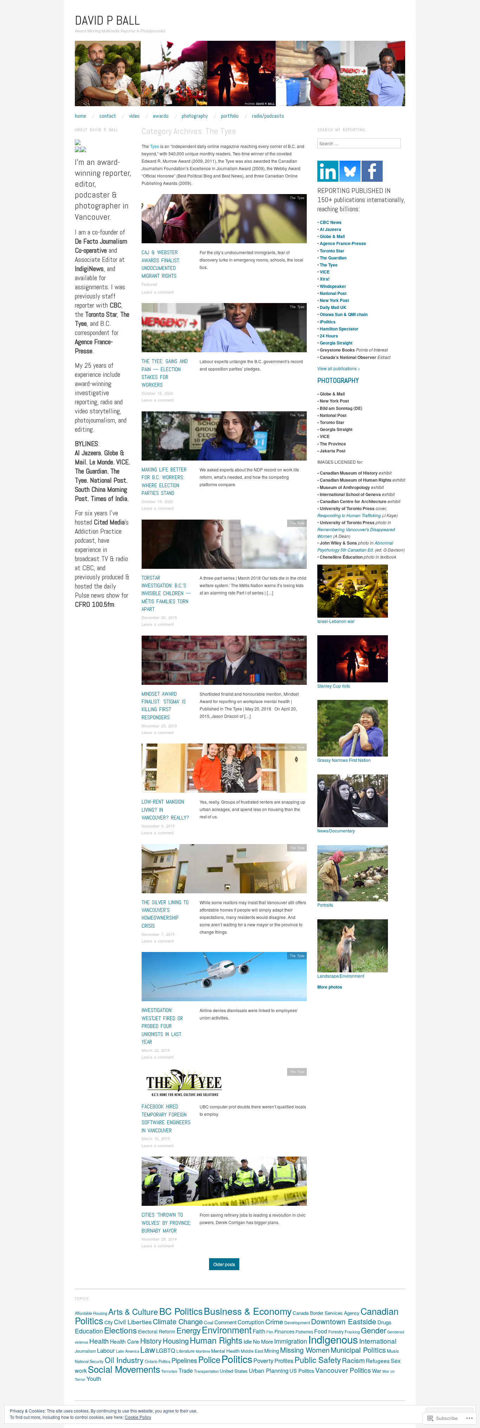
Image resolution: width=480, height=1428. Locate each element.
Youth (93, 1378)
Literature (185, 1351)
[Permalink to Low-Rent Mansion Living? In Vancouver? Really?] (224, 770)
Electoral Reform (156, 1331)
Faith (259, 1331)
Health (99, 1340)
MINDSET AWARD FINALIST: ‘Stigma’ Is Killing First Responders (164, 705)
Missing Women (305, 1350)
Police (209, 1359)
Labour (106, 1350)
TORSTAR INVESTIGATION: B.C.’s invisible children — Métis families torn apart (166, 593)
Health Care (124, 1341)
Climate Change (178, 1321)
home (80, 116)
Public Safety (317, 1359)
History (151, 1341)
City (108, 1322)
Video (134, 116)
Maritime (203, 1351)
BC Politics (181, 1310)
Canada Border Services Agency (326, 1313)
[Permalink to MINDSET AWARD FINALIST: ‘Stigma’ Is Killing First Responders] (224, 662)
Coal (208, 1322)
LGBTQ (165, 1350)
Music (393, 1350)
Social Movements (124, 1368)
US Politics (302, 1370)
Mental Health (225, 1350)
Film (269, 1331)
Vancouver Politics (343, 1370)
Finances (284, 1331)
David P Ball (107, 20)
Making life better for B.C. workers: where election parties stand (164, 481)
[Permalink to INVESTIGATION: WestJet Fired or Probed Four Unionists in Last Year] (224, 979)
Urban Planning (268, 1370)
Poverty (263, 1360)
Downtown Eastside (343, 1321)
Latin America (127, 1351)
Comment (225, 1322)
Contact (107, 116)
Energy (188, 1330)
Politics (236, 1358)
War (376, 1370)
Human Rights (216, 1340)
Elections (120, 1330)
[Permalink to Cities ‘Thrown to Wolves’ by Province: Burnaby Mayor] (224, 1183)
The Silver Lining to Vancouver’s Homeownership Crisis (165, 914)
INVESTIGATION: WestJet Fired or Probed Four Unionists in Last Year (162, 1026)
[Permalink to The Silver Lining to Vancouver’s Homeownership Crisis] (224, 870)
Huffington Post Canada (269, 747)
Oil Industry (124, 1359)
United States (234, 1371)
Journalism (85, 1351)
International (377, 1340)
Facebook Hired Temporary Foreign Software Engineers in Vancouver (166, 1118)
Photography (195, 116)
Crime (274, 1321)
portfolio (230, 116)
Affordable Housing (91, 1313)
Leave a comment (158, 292)
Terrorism (169, 1371)
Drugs (384, 1322)
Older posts (224, 1264)
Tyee (154, 146)
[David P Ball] (240, 76)
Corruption (251, 1322)
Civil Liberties (133, 1321)
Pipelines (184, 1360)
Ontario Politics (157, 1361)
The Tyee (297, 197)
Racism (353, 1360)
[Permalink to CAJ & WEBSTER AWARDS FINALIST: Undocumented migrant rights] (224, 221)
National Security (89, 1361)
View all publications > (338, 368)
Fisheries (304, 1331)
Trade (186, 1370)
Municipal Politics (358, 1350)
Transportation (206, 1371)
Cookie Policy (138, 1417)
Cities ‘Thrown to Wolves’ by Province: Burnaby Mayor (166, 1222)
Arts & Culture (133, 1311)
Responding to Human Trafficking (349, 515)
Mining (271, 1350)
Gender (373, 1330)
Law (147, 1349)
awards (161, 116)
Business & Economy (248, 1311)
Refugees (378, 1360)
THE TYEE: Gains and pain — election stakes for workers (165, 373)
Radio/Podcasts (268, 116)
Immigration (290, 1340)
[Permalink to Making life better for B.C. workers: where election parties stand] (224, 437)
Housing (176, 1341)
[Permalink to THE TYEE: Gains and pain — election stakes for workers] (224, 330)
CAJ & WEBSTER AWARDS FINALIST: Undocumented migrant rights (161, 264)
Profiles (283, 1360)
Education (89, 1330)
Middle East (252, 1351)
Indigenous (333, 1339)
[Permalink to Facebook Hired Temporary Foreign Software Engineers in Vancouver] (184, 1085)
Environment (227, 1329)
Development (297, 1322)
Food (320, 1331)
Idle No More (258, 1341)
